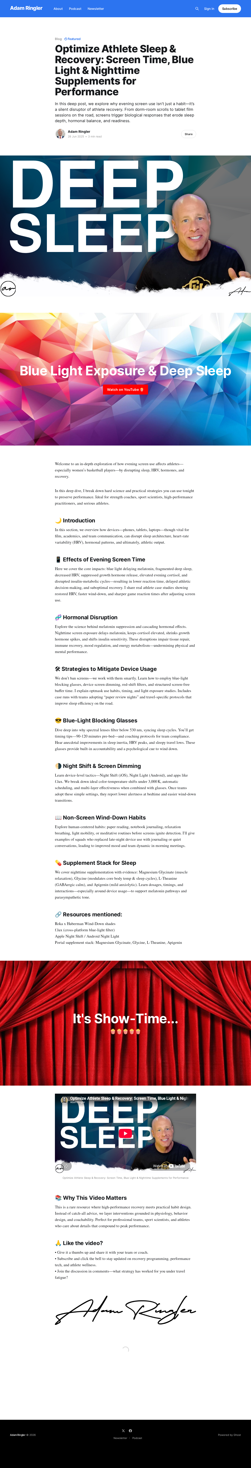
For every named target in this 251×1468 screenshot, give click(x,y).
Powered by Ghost (229, 1434)
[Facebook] (130, 1430)
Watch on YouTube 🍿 (125, 389)
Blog (58, 39)
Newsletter (96, 9)
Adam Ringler (26, 8)
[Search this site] (197, 8)
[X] (123, 1430)
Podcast (75, 9)
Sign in (209, 9)
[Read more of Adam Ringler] (60, 133)
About (58, 9)
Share (189, 134)
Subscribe (229, 9)
